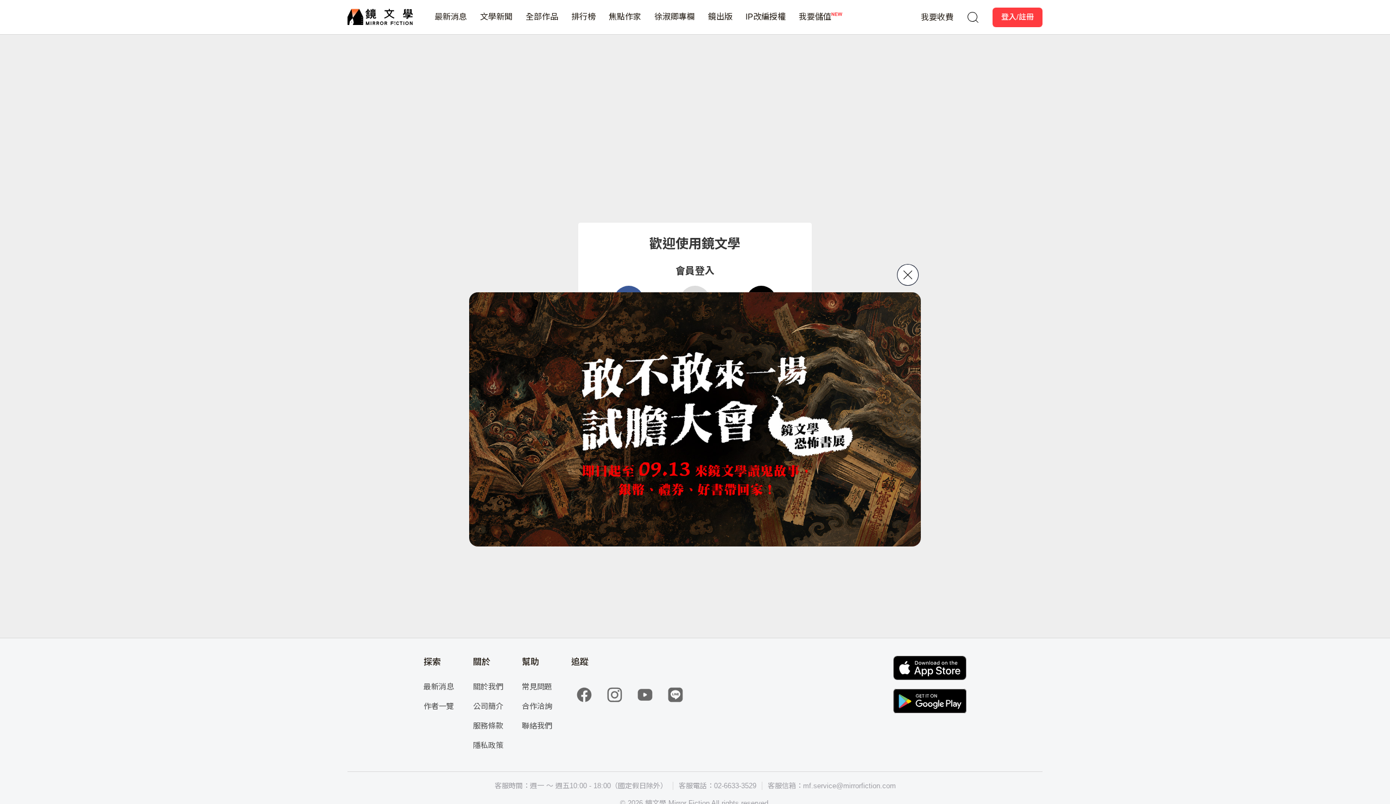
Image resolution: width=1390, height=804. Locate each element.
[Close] (908, 275)
